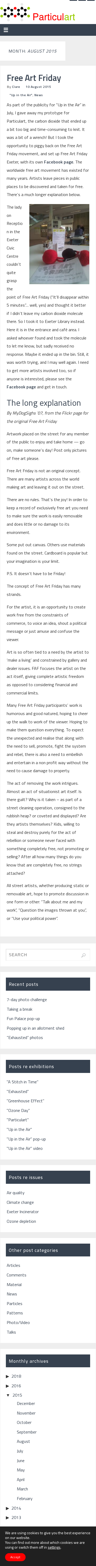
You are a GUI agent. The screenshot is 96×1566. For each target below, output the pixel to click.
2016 (16, 1386)
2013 (16, 1517)
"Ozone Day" (18, 1110)
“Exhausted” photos (25, 1037)
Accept (15, 1557)
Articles (13, 1265)
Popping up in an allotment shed (35, 1028)
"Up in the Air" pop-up (26, 1139)
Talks (11, 1332)
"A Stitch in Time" (22, 1082)
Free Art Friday (34, 77)
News (38, 94)
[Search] (83, 955)
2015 (17, 1395)
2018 (16, 1376)
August (23, 1441)
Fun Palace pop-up (23, 1018)
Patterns (15, 1313)
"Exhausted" (18, 1091)
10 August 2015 (38, 86)
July (20, 1451)
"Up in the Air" (21, 94)
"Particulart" (18, 1119)
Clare (16, 86)
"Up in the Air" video (25, 1148)
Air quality (16, 1192)
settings (54, 1547)
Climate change (20, 1202)
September (27, 1432)
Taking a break (19, 1009)
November (26, 1413)
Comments (16, 1275)
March (22, 1489)
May (21, 1470)
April (21, 1479)
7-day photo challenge (27, 999)
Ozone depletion (21, 1221)
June (21, 1460)
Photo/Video (18, 1322)
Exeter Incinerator (23, 1211)
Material (14, 1284)
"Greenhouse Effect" (25, 1101)
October (24, 1422)
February (25, 1498)
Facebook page (58, 162)
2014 (16, 1508)
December (26, 1403)
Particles (14, 1303)
